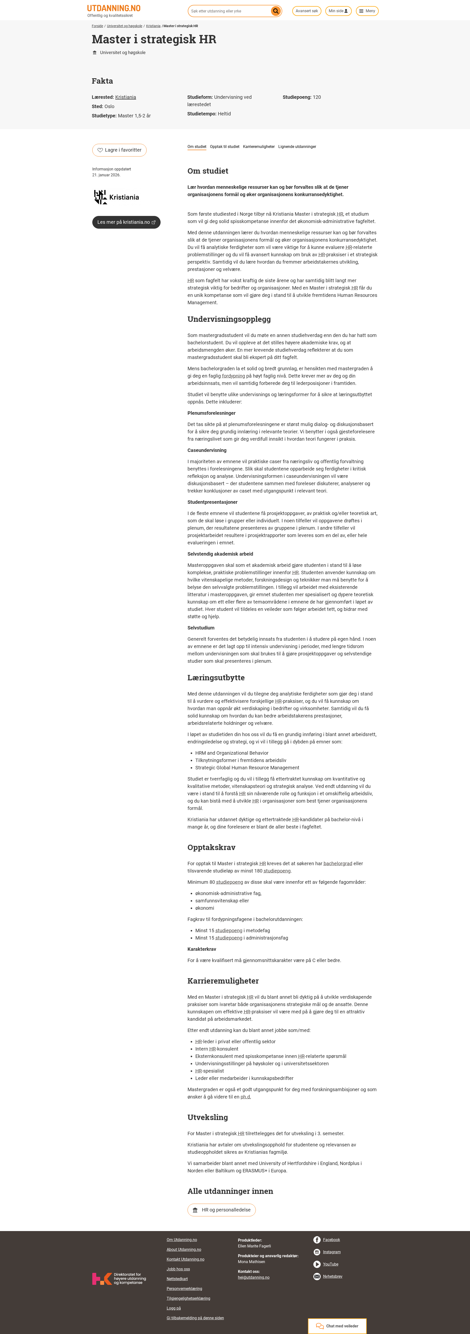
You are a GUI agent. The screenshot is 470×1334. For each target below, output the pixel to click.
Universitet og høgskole (124, 26)
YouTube (330, 1264)
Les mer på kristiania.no (123, 222)
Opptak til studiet (224, 146)
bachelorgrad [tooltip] (338, 863)
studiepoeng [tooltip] (277, 871)
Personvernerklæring (184, 1288)
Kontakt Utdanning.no (185, 1259)
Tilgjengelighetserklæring (188, 1298)
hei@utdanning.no (254, 1277)
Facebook (331, 1239)
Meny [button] (370, 11)
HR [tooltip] (340, 214)
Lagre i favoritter (123, 150)
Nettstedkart (177, 1279)
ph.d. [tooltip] (246, 1097)
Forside (97, 26)
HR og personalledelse (226, 1210)
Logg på (174, 1308)
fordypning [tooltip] (233, 376)
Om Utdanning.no (182, 1239)
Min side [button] (336, 11)
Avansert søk (307, 11)
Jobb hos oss (178, 1269)
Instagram (332, 1252)
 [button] (235, 1231)
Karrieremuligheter (259, 146)
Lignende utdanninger (297, 146)
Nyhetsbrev (332, 1276)
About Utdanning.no (184, 1249)
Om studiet (197, 146)
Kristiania (153, 26)
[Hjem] (134, 8)
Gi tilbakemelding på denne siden (195, 1318)
